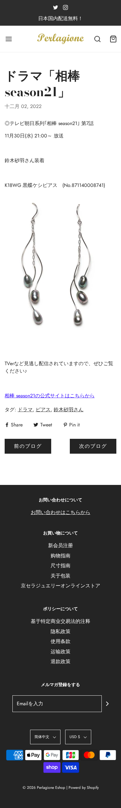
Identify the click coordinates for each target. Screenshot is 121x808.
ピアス (43, 409)
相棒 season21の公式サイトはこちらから (50, 395)
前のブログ (28, 446)
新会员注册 (60, 545)
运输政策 (60, 651)
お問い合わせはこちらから (60, 512)
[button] (45, 737)
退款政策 (60, 661)
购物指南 (60, 555)
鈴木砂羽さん (68, 409)
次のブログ (93, 446)
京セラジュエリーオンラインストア (60, 585)
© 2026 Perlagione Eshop (44, 787)
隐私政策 (60, 631)
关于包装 (60, 575)
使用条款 (60, 641)
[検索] (97, 38)
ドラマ (25, 409)
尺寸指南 (60, 565)
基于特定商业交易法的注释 (60, 621)
